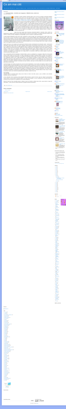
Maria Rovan (57, 264)
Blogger (37, 403)
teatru (5, 376)
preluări (56, 282)
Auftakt (57, 75)
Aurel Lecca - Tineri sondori (59, 179)
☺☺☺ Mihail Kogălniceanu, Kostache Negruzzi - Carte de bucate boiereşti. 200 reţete (62, 120)
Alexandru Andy (6, 315)
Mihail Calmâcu (56, 269)
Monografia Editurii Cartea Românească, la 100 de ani (61, 53)
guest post (56, 230)
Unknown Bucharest (58, 69)
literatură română (56, 249)
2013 (56, 186)
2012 (56, 187)
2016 (56, 183)
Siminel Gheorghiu (56, 291)
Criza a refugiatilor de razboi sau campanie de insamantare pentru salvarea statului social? (61, 77)
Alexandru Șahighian (56, 209)
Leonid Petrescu (56, 242)
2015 (56, 184)
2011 (56, 188)
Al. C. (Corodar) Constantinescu (57, 204)
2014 (56, 185)
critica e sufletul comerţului (57, 219)
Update (56, 49)
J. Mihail (5, 338)
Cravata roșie (57, 217)
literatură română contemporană (57, 251)
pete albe (5, 363)
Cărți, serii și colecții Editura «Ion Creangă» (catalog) (61, 35)
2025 (56, 167)
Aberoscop (57, 110)
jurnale (5, 339)
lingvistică (5, 343)
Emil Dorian (5, 328)
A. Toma (56, 201)
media (5, 354)
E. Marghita (56, 223)
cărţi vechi (56, 214)
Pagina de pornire (28, 91)
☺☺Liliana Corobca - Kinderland (61, 138)
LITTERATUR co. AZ (58, 51)
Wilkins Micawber (58, 114)
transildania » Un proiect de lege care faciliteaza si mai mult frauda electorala (60, 95)
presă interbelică (56, 284)
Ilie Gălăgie (56, 231)
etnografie (5, 330)
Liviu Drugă (57, 63)
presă (56, 283)
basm (56, 212)
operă (11, 85)
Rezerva (57, 61)
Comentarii (57, 196)
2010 (56, 189)
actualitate (56, 202)
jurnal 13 (57, 46)
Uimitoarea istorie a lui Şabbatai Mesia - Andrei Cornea (61, 65)
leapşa (5, 340)
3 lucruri (56, 99)
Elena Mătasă (57, 224)
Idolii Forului (57, 90)
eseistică (5, 329)
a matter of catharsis (58, 81)
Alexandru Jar (57, 207)
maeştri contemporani (57, 261)
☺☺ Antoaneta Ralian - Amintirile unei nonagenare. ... (60, 178)
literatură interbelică (56, 245)
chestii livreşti (57, 39)
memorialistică (8, 85)
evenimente (56, 228)
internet (56, 232)
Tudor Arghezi (57, 299)
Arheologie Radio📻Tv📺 (59, 57)
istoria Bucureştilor (56, 235)
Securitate (56, 288)
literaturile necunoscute (57, 258)
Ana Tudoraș (57, 210)
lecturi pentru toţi (6, 341)
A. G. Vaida (56, 200)
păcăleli (56, 278)
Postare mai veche (49, 91)
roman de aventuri (56, 287)
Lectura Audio (57, 48)
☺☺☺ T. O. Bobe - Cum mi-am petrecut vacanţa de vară (62, 126)
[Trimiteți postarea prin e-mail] (4, 85)
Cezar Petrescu (57, 215)
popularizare (5, 365)
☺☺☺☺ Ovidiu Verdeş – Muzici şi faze (62, 132)
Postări (57, 195)
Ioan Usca (57, 60)
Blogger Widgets (62, 163)
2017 (56, 182)
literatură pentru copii (56, 246)
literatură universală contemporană (57, 256)
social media (57, 292)
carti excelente (57, 213)
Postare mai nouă (6, 91)
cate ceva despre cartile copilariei (60, 33)
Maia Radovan (6, 352)
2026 (56, 166)
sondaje (5, 375)
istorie (56, 237)
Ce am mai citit (12, 4)
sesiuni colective (56, 289)
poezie (5, 364)
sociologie (5, 374)
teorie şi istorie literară (7, 378)
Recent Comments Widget (57, 163)
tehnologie (5, 377)
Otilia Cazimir (6, 360)
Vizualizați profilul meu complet (58, 115)
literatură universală (56, 254)
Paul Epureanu (57, 276)
